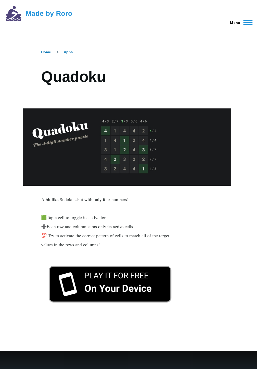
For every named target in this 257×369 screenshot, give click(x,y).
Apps (68, 52)
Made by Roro (49, 13)
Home (46, 52)
